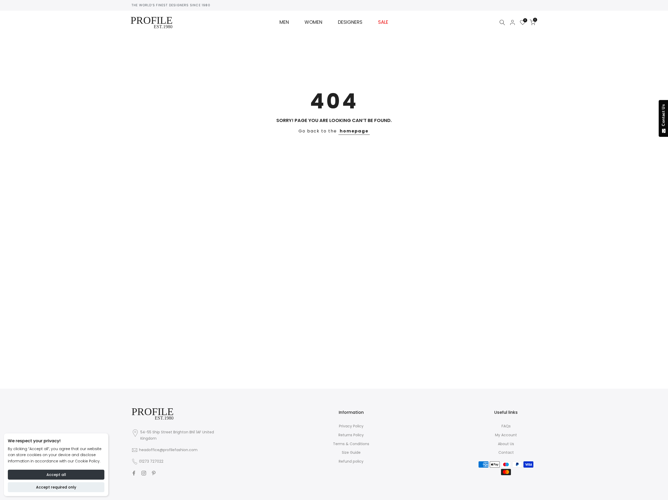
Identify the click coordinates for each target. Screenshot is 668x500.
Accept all (56, 474)
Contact (506, 452)
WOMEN (313, 22)
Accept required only (56, 487)
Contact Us (663, 116)
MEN (284, 22)
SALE (383, 22)
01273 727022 (151, 461)
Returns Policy (351, 435)
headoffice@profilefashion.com (168, 449)
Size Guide (351, 452)
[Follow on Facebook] (134, 473)
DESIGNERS (350, 22)
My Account (506, 435)
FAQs (506, 426)
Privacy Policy (351, 426)
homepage (354, 131)
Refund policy (351, 461)
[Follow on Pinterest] (153, 473)
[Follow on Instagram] (143, 473)
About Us (506, 443)
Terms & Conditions (351, 443)
